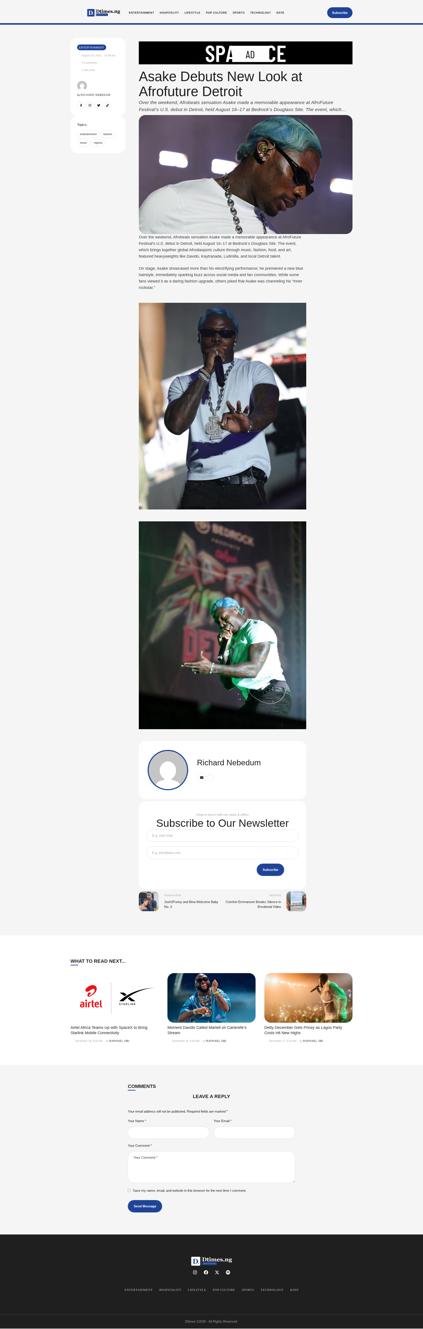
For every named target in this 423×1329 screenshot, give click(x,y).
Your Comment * (140, 1145)
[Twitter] (98, 105)
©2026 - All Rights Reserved (216, 1321)
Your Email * (223, 1121)
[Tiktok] (107, 105)
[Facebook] (206, 1272)
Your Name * (137, 1121)
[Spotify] (228, 1272)
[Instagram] (90, 105)
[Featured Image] (114, 998)
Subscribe (270, 870)
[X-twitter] (217, 1272)
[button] (339, 12)
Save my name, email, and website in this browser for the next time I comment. (189, 1190)
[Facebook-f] (81, 105)
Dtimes (190, 1321)
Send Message (145, 1206)
